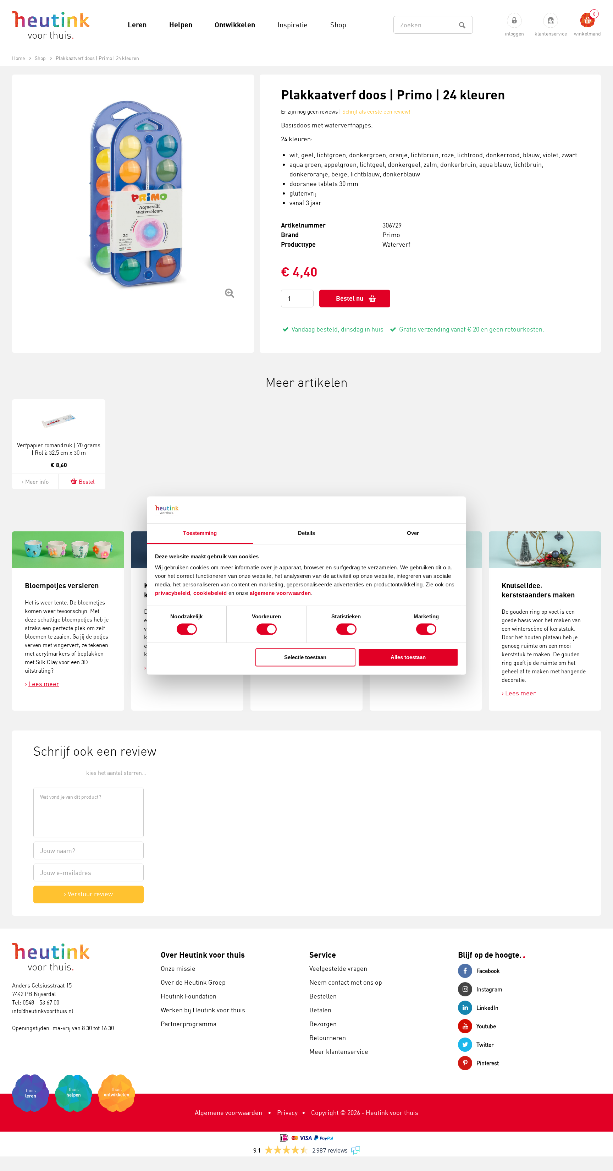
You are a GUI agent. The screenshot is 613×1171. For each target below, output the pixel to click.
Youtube (486, 1026)
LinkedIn (487, 1007)
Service (322, 955)
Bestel (87, 481)
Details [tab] (306, 533)
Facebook (488, 970)
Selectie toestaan (305, 658)
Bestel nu (349, 298)
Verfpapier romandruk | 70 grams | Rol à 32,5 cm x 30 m (58, 449)
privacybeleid (172, 593)
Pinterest (487, 1063)
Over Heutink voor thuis (203, 955)
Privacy (287, 1112)
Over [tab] (413, 533)
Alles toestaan (408, 658)
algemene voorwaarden (280, 593)
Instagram (489, 989)
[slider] (57, 772)
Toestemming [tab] (200, 533)
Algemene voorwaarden (228, 1112)
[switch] (266, 629)
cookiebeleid (210, 593)
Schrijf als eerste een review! (376, 111)
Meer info (37, 481)
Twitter (485, 1044)
